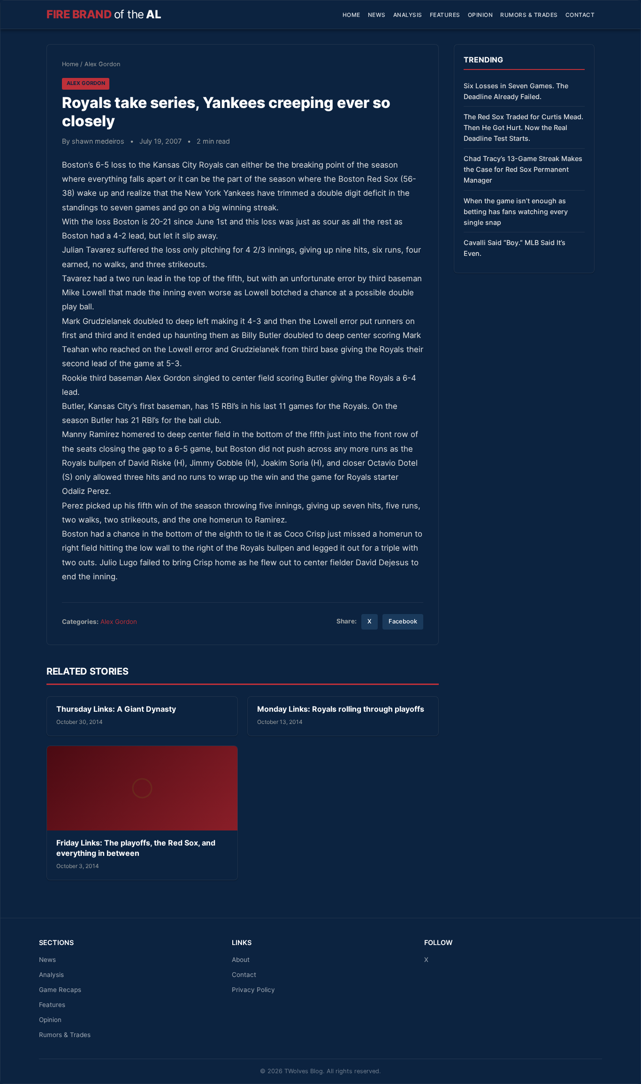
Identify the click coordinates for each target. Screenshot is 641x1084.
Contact (580, 14)
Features (445, 14)
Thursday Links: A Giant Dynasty (116, 709)
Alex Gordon (102, 64)
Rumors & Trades (529, 14)
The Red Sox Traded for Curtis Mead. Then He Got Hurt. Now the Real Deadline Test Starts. (523, 127)
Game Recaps (60, 989)
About (241, 959)
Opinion (480, 14)
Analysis (407, 14)
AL (103, 14)
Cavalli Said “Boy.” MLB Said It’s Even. (514, 247)
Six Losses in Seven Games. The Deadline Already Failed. (516, 91)
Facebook (403, 621)
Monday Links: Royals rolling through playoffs (340, 709)
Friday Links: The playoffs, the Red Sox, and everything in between (135, 848)
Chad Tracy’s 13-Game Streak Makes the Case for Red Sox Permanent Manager (523, 169)
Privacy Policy (253, 989)
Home (351, 14)
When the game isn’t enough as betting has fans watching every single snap (516, 211)
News (377, 14)
